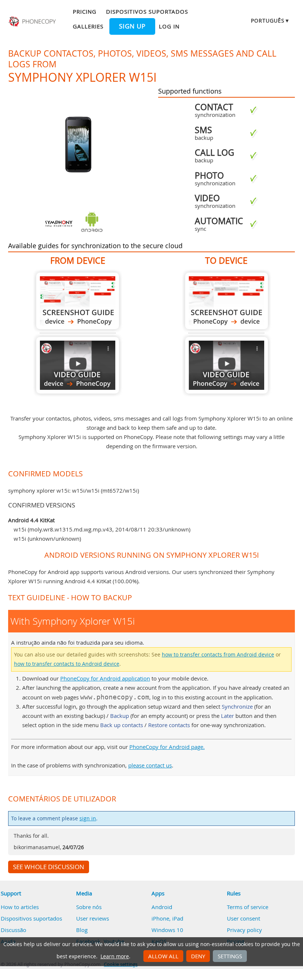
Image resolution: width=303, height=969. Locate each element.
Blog (82, 929)
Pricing (84, 11)
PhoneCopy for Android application (105, 678)
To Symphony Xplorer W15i (226, 301)
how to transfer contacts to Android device (66, 664)
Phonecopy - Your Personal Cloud (33, 21)
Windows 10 (167, 929)
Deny (198, 956)
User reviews (92, 918)
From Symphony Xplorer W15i (77, 301)
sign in (87, 818)
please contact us (150, 765)
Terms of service (247, 907)
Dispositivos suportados (147, 11)
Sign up (132, 26)
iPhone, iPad (167, 918)
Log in (169, 26)
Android (162, 907)
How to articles (20, 907)
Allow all (163, 956)
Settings (230, 956)
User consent (243, 918)
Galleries (88, 26)
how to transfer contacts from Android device (218, 654)
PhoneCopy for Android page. (167, 746)
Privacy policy (244, 929)
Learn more (115, 956)
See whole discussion (48, 867)
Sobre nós (89, 907)
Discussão (13, 929)
